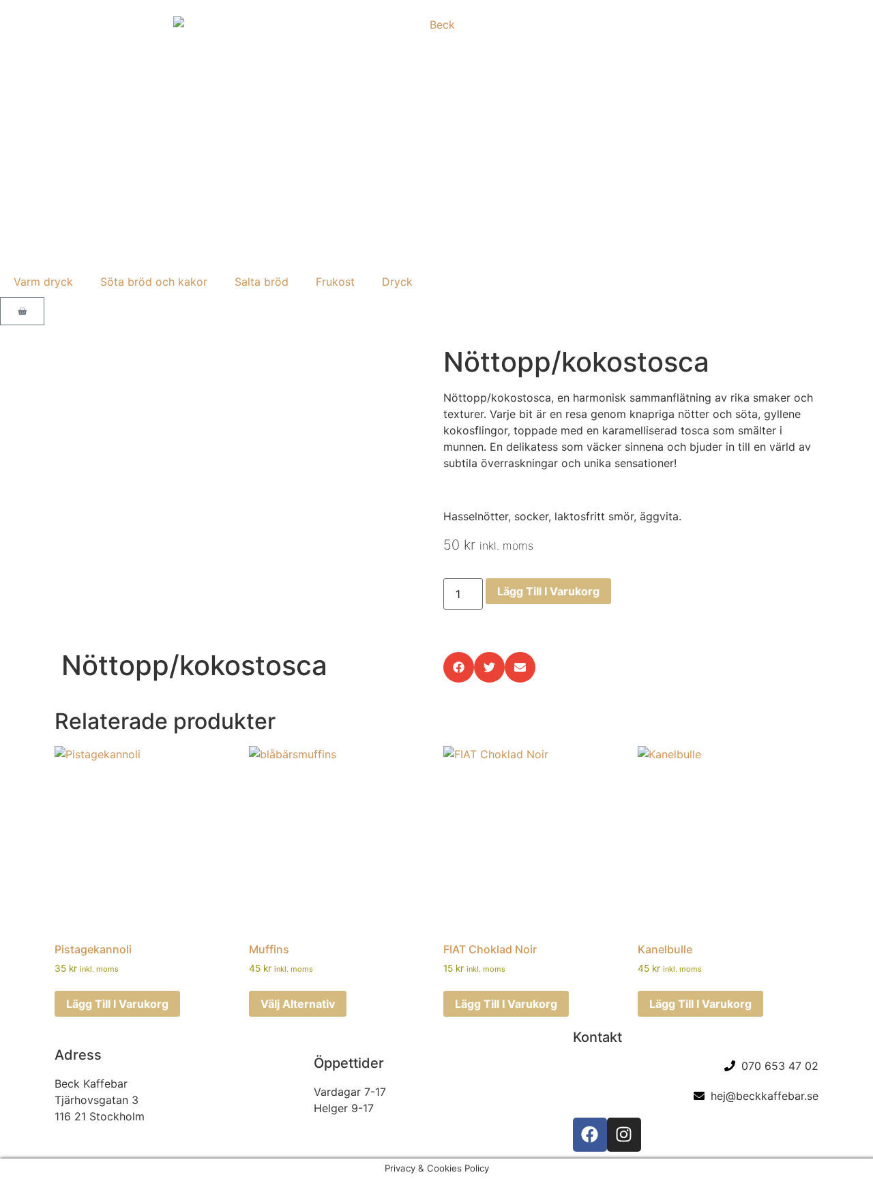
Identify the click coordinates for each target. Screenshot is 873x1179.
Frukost (335, 281)
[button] (458, 667)
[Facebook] (590, 1135)
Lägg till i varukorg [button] (117, 1004)
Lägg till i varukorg (548, 591)
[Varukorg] (22, 311)
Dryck (397, 281)
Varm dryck (43, 281)
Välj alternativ (298, 1004)
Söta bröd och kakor (153, 281)
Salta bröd (261, 281)
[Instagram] (624, 1135)
